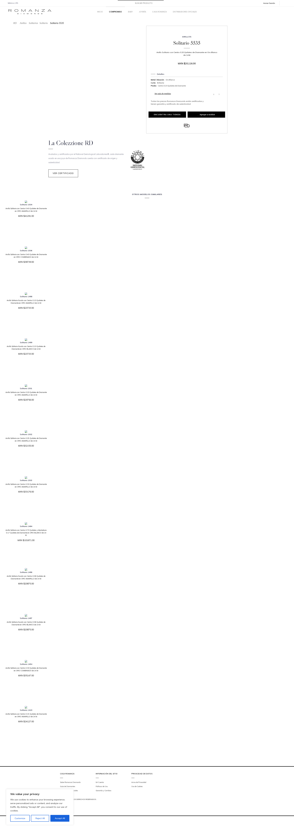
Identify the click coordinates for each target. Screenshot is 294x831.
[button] (271, 3)
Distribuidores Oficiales (69, 790)
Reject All (40, 818)
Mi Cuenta (100, 782)
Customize (20, 818)
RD (15, 23)
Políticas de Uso (102, 786)
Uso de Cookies (137, 786)
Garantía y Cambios (103, 790)
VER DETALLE (25, 225)
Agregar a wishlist (207, 115)
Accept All (60, 818)
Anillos (23, 23)
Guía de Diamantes (67, 786)
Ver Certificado (63, 173)
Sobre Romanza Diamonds (70, 782)
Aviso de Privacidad (138, 782)
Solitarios (33, 23)
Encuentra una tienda (167, 115)
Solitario (44, 23)
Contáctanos (65, 795)
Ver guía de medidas (163, 94)
